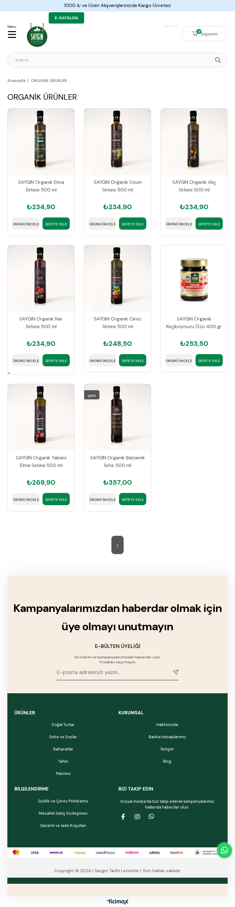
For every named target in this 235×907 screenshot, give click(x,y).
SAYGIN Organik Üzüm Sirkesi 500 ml (118, 186)
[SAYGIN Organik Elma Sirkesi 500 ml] (41, 142)
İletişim (167, 749)
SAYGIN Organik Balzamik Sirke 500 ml (117, 461)
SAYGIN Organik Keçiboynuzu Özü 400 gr (194, 323)
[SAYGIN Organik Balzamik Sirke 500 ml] (117, 417)
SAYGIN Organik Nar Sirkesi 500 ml (41, 323)
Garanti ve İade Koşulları (63, 825)
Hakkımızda (167, 724)
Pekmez (63, 773)
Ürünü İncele (26, 224)
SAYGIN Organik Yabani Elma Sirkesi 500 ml (41, 461)
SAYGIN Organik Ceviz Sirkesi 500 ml (117, 323)
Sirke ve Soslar (63, 736)
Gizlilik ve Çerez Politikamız (63, 801)
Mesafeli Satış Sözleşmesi (63, 813)
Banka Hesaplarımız (167, 736)
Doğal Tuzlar (63, 724)
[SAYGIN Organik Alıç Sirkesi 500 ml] (194, 142)
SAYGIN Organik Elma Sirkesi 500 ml (41, 186)
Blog (167, 761)
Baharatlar (63, 749)
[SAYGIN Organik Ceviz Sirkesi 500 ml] (117, 278)
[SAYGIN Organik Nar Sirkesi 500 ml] (41, 278)
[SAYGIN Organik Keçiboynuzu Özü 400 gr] (194, 278)
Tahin (63, 761)
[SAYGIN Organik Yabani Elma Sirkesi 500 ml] (41, 417)
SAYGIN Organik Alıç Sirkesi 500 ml (194, 186)
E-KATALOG (66, 17)
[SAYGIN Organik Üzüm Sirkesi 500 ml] (117, 142)
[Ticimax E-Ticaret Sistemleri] (118, 902)
